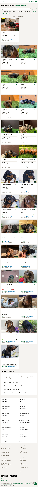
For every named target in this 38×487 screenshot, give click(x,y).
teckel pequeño (22, 406)
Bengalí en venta (23, 451)
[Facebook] (21, 472)
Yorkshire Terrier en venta (5, 449)
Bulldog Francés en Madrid (6, 460)
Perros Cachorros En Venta (6, 445)
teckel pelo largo (5, 441)
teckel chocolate (22, 410)
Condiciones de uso (23, 464)
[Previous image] (3, 276)
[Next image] (17, 276)
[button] (10, 276)
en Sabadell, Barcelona (20, 5)
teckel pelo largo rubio (6, 404)
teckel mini (4, 411)
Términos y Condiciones (16, 483)
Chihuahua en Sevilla (5, 463)
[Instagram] (23, 472)
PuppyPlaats (14, 478)
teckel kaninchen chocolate (24, 413)
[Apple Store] (13, 476)
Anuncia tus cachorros (24, 467)
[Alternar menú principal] (2, 1)
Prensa (21, 463)
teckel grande (21, 439)
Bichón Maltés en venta (5, 448)
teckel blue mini (5, 434)
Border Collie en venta (5, 452)
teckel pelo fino (22, 399)
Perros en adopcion (4, 467)
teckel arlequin (4, 431)
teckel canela (4, 438)
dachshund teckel (22, 431)
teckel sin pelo (4, 408)
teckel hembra (4, 399)
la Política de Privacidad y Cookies (25, 483)
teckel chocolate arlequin (6, 427)
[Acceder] (36, 1)
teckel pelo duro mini (6, 406)
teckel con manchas (5, 417)
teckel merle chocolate (23, 429)
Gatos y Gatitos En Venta (24, 445)
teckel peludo (21, 411)
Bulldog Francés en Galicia (6, 464)
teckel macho (4, 401)
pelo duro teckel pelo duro (24, 420)
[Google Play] (4, 476)
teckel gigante (4, 436)
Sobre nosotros (22, 459)
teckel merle (21, 415)
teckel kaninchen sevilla (23, 432)
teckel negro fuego (22, 418)
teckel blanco (4, 418)
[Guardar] (16, 33)
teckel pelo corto (22, 403)
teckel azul (4, 429)
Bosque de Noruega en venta (25, 447)
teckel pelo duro (5, 415)
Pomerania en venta (4, 451)
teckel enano (21, 427)
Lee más (34, 11)
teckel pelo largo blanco (23, 436)
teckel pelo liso (22, 438)
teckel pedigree (22, 441)
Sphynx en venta (23, 449)
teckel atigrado (22, 417)
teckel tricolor (4, 439)
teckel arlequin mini (5, 420)
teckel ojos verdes (5, 413)
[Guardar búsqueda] (35, 483)
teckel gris (21, 401)
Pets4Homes (5, 478)
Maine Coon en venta (23, 452)
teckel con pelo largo (23, 408)
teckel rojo (21, 434)
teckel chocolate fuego (23, 425)
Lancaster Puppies (4, 480)
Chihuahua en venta (4, 447)
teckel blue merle (5, 425)
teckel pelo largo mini (23, 404)
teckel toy (4, 432)
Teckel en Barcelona (4, 459)
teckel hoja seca (5, 403)
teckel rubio (4, 410)
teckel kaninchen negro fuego (24, 422)
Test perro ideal (22, 470)
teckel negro (21, 424)
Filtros (35, 9)
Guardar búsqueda (6, 13)
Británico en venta (23, 448)
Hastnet (10, 478)
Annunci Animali (27, 478)
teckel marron (4, 424)
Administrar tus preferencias (7, 484)
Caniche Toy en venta (5, 455)
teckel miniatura (5, 422)
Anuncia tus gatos (23, 468)
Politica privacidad (23, 460)
